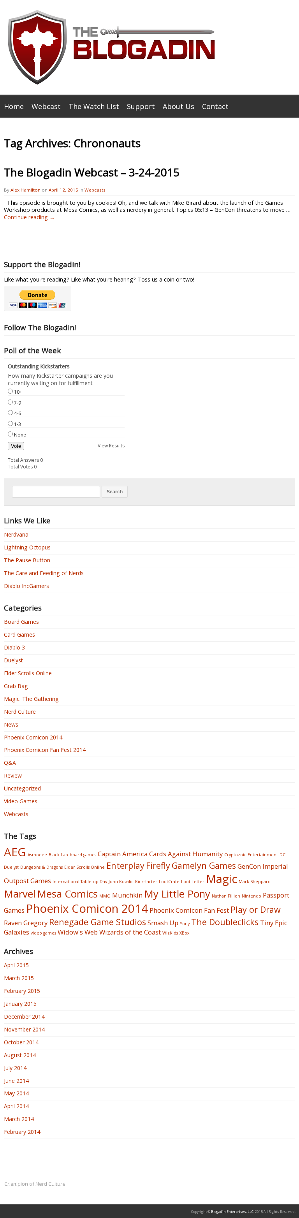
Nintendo (251, 896)
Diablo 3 (14, 647)
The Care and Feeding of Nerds (44, 573)
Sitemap (155, 1172)
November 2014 (24, 1029)
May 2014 (16, 1093)
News (11, 724)
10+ (18, 392)
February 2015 (22, 990)
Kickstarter (146, 881)
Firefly (158, 865)
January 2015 (20, 1003)
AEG (15, 852)
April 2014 (16, 1106)
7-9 (17, 403)
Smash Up (163, 922)
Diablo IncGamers (26, 586)
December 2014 (24, 1016)
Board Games (21, 621)
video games (43, 933)
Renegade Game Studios (97, 922)
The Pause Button (27, 560)
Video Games (20, 801)
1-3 (17, 424)
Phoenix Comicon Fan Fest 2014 (45, 749)
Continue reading (29, 217)
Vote (16, 446)
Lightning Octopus (27, 547)
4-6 (17, 413)
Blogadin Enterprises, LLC (232, 1211)
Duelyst (13, 660)
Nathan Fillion (226, 896)
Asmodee (37, 854)
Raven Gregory (25, 922)
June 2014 (16, 1080)
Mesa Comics (67, 894)
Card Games (19, 634)
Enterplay (125, 865)
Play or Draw (255, 909)
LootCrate (169, 881)
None (20, 434)
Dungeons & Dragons (41, 867)
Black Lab (58, 854)
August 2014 (20, 1055)
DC (282, 854)
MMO (105, 896)
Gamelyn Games (204, 865)
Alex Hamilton (25, 190)
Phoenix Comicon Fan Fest (189, 910)
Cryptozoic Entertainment (251, 854)
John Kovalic (121, 881)
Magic (221, 879)
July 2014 (15, 1068)
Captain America (123, 853)
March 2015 (19, 978)
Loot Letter (192, 881)
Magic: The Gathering (31, 698)
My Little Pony (177, 894)
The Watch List (94, 106)
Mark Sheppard (255, 881)
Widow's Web (78, 932)
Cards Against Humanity (186, 853)
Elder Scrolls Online (28, 673)
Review (13, 775)
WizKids (170, 933)
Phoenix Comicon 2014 (33, 737)
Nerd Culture (20, 711)
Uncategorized (22, 788)
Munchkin (127, 895)
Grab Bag (16, 686)
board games (83, 854)
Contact (215, 106)
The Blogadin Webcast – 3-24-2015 (91, 172)
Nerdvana (16, 534)
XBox (184, 933)
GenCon (249, 866)
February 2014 (22, 1131)
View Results (111, 445)
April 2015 (16, 965)
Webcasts (95, 190)
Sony (185, 923)
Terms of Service (167, 1162)
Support (141, 106)
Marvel (19, 894)
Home (14, 106)
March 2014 (19, 1119)
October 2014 (21, 1042)
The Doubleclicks (225, 922)
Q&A (10, 762)
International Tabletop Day (80, 881)
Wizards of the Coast (130, 932)
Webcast (46, 106)
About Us (178, 106)
